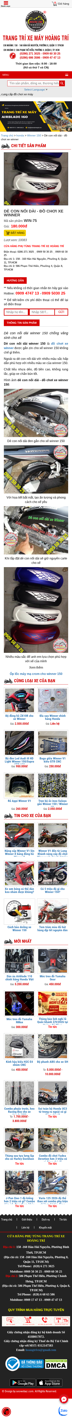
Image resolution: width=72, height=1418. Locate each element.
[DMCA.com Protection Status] (56, 1363)
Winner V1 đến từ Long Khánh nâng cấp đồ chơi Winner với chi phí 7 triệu (52, 854)
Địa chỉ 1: (9, 1247)
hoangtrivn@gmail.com (41, 1350)
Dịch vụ (46, 1219)
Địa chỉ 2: (12, 1276)
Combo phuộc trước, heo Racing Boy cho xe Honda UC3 (19, 1112)
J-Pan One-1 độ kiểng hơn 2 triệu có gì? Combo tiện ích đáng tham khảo (19, 1201)
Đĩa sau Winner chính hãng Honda (53, 717)
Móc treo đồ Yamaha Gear (52, 977)
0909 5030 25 (53, 293)
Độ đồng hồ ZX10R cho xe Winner (19, 717)
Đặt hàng (18, 232)
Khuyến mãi (45, 1227)
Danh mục (5, 6)
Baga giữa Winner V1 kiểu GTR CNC (53, 760)
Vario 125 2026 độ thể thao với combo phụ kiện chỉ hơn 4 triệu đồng (52, 1201)
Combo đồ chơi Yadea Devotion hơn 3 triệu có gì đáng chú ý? (52, 1159)
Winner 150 (34, 135)
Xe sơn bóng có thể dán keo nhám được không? (19, 890)
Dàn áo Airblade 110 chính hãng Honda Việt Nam (19, 979)
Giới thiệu (27, 1219)
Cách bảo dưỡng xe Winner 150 (19, 928)
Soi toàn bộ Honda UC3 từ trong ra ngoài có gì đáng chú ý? (52, 1112)
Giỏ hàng (63, 3)
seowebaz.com (24, 1391)
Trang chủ (7, 135)
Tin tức (63, 1219)
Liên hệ (25, 1227)
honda (20, 135)
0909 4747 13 (27, 293)
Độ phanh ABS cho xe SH (52, 1062)
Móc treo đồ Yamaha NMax (19, 1020)
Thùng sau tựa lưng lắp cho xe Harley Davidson (19, 1157)
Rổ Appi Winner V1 (19, 801)
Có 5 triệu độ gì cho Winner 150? (53, 890)
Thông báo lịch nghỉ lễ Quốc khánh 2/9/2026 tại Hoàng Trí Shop (52, 1022)
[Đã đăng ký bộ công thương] (24, 1363)
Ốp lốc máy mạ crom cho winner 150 (36, 673)
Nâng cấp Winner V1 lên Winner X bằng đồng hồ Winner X (19, 854)
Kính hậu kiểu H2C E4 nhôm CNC (19, 1063)
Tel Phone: (25, 1266)
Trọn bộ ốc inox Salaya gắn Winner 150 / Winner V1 (52, 804)
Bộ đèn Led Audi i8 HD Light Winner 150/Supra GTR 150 (19, 761)
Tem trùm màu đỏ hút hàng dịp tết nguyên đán (52, 928)
